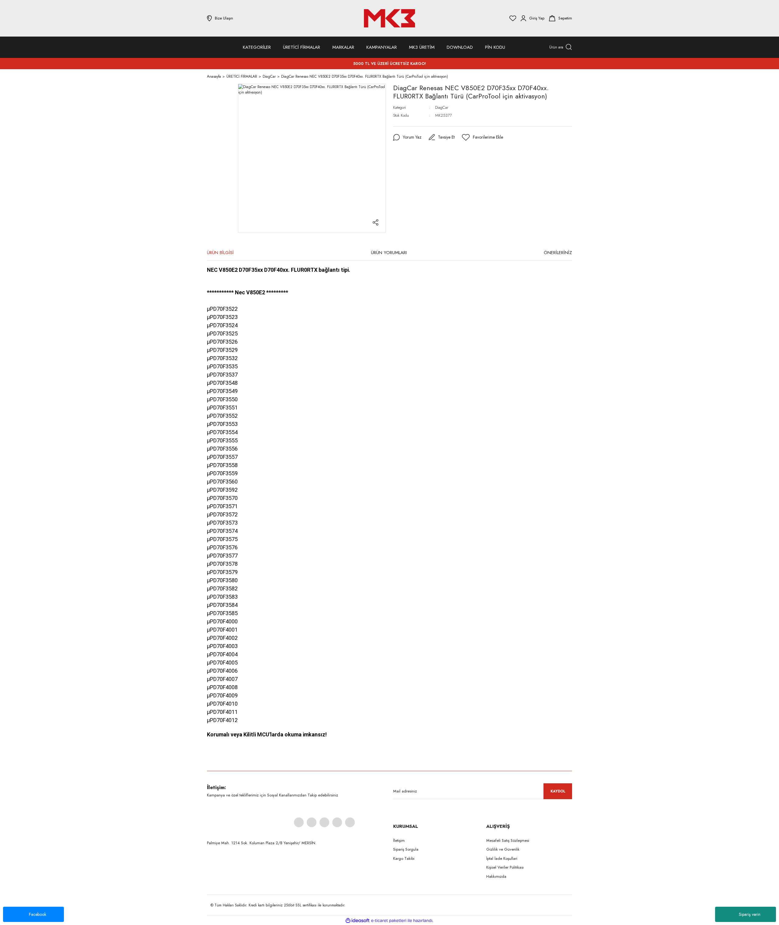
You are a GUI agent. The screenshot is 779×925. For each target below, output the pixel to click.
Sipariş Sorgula (405, 849)
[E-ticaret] (389, 920)
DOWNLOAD (460, 47)
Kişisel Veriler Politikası (505, 867)
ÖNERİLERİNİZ (558, 252)
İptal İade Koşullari (501, 858)
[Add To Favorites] (482, 137)
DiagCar (441, 107)
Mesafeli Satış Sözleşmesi (507, 840)
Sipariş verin (749, 914)
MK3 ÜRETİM (422, 47)
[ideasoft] (357, 920)
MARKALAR (343, 47)
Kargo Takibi (403, 858)
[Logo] (389, 18)
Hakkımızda (496, 876)
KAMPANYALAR (381, 47)
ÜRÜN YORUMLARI (389, 252)
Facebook (37, 914)
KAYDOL (557, 791)
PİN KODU (495, 47)
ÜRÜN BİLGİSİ (220, 252)
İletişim (399, 840)
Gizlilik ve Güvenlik (502, 849)
